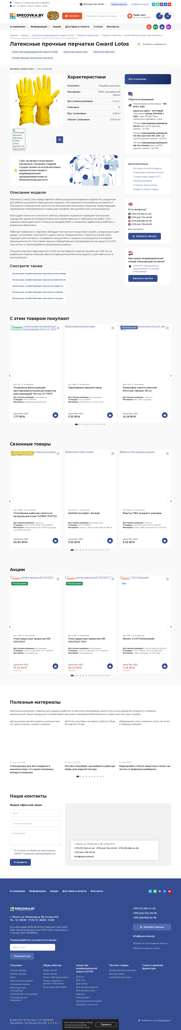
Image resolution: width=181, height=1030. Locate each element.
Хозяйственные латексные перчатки (32, 58)
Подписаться (22, 956)
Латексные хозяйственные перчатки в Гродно (37, 298)
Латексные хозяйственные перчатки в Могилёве (39, 273)
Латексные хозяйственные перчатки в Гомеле (37, 292)
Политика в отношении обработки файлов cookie (77, 1025)
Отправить (20, 862)
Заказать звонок (119, 4)
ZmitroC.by (164, 1020)
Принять (106, 1024)
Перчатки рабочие (104, 52)
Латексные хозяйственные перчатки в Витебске (39, 280)
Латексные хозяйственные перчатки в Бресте (37, 286)
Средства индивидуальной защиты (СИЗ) (35, 52)
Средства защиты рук (75, 52)
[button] (171, 375)
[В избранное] (58, 328)
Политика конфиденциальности (39, 853)
